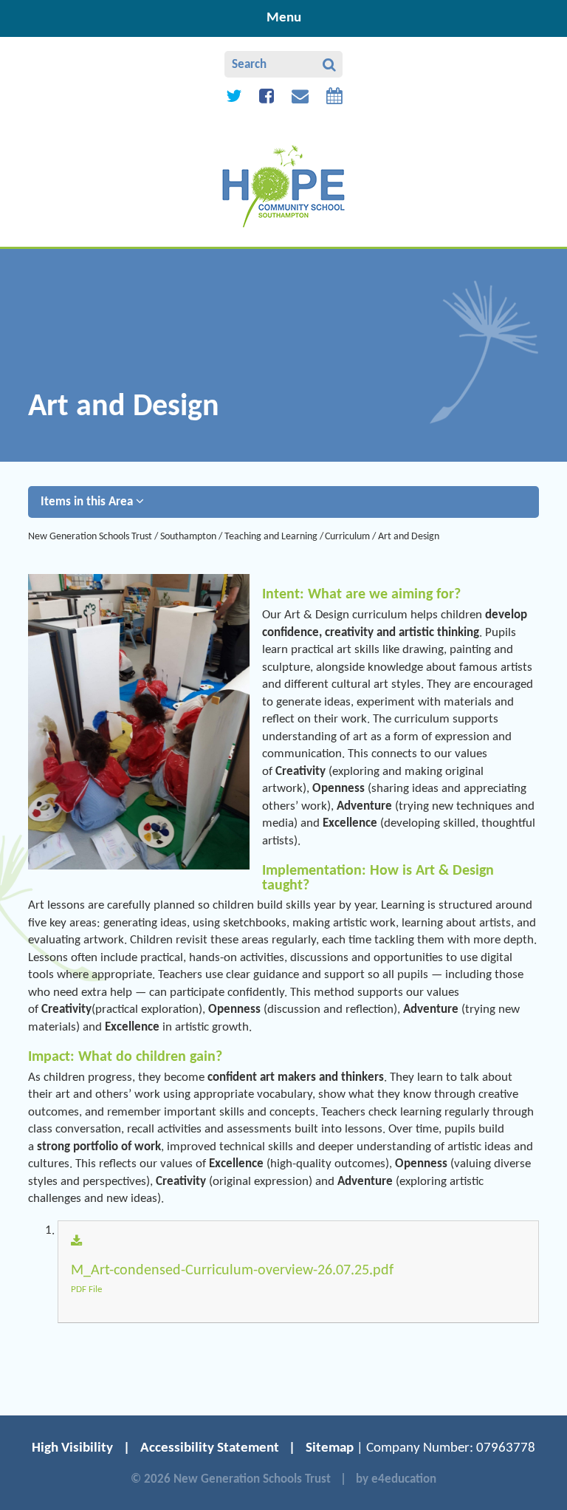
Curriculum (347, 536)
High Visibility (72, 1448)
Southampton (188, 536)
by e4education (396, 1479)
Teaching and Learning (270, 536)
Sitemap (330, 1448)
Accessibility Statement (209, 1448)
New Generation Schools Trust (90, 536)
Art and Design (408, 536)
